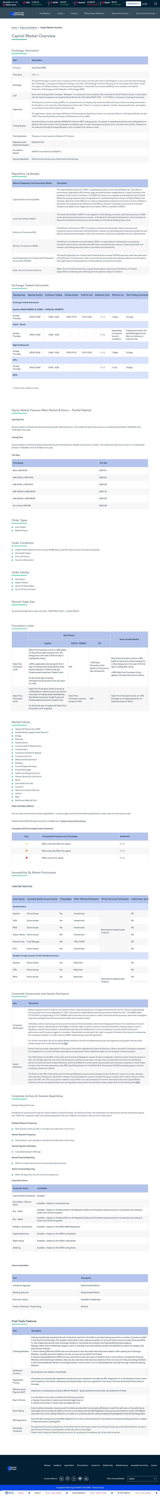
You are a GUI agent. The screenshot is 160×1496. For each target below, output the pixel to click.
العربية (144, 3)
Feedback (57, 1465)
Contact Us (95, 1465)
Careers (154, 1465)
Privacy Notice (82, 1465)
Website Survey (122, 1465)
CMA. (65, 1044)
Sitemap (47, 1465)
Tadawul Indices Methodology (73, 821)
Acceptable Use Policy (139, 1465)
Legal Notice (69, 1465)
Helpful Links (108, 1465)
